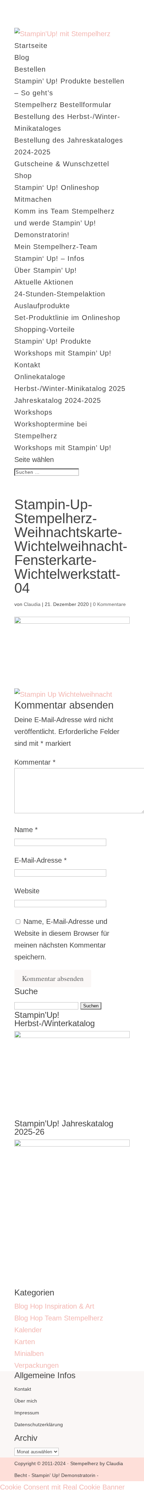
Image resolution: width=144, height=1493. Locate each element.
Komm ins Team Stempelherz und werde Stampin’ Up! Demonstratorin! (64, 223)
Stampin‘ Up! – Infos (49, 258)
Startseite (31, 45)
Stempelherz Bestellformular (62, 105)
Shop (23, 175)
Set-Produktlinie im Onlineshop (67, 317)
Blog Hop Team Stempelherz (58, 1318)
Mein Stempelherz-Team (56, 246)
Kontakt (27, 365)
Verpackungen (36, 1365)
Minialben (29, 1353)
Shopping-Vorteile (44, 329)
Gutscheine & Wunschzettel (61, 164)
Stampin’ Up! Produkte (52, 341)
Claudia (32, 604)
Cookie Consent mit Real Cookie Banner (62, 1487)
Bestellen (30, 69)
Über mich (25, 1401)
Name (26, 829)
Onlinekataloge (39, 377)
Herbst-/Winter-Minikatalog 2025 (69, 388)
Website (26, 891)
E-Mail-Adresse (40, 860)
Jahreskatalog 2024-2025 (57, 400)
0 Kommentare (109, 604)
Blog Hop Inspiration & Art (54, 1306)
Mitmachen (33, 199)
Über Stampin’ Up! (45, 270)
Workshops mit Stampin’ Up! (62, 353)
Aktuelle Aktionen (43, 282)
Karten (24, 1342)
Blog (21, 57)
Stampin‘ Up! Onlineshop (56, 187)
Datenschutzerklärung (38, 1424)
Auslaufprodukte (42, 306)
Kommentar (35, 762)
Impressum (26, 1412)
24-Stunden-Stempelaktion (59, 294)
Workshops (33, 412)
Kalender (28, 1330)
